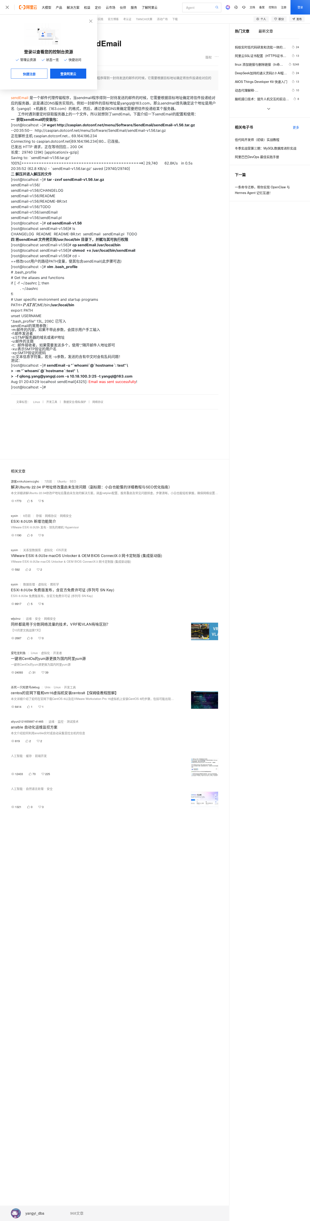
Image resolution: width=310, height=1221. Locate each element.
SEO (73, 481)
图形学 (54, 584)
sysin (14, 515)
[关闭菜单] (7, 7)
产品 (59, 7)
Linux (36, 402)
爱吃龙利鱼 (18, 653)
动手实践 (97, 19)
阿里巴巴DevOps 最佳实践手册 (257, 156)
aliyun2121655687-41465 (27, 721)
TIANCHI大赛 (144, 19)
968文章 (77, 1213)
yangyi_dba (34, 1213)
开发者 (57, 653)
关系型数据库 (32, 550)
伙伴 (123, 7)
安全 (38, 618)
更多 (296, 127)
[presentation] (27, 305)
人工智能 (17, 755)
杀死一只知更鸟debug (25, 687)
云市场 (110, 7)
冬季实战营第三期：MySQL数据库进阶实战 (265, 148)
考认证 (127, 19)
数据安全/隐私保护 (75, 402)
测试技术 (73, 721)
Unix (48, 687)
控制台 (273, 7)
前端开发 (41, 755)
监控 (61, 721)
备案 (262, 7)
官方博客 (113, 19)
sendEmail (19, 97)
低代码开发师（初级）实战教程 (257, 139)
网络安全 (66, 515)
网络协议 (97, 402)
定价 (98, 7)
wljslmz (16, 618)
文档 (252, 7)
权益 (87, 7)
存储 (39, 515)
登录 (300, 7)
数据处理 (29, 584)
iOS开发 (61, 550)
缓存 (29, 755)
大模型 (46, 7)
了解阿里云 (149, 7)
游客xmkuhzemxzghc (25, 481)
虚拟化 (48, 550)
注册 (283, 7)
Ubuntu (61, 481)
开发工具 (51, 402)
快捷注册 (29, 74)
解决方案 (73, 7)
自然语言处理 (35, 788)
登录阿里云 (68, 73)
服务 (134, 7)
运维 (29, 618)
